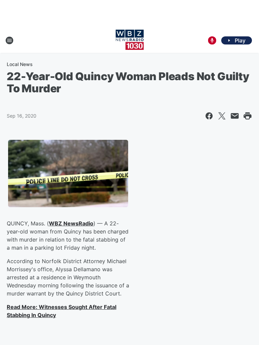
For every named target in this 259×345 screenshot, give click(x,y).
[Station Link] (130, 40)
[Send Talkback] (212, 40)
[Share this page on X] (222, 116)
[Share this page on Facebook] (209, 116)
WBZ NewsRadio (71, 223)
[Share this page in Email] (234, 116)
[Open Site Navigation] (9, 40)
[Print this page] (247, 116)
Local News (20, 64)
